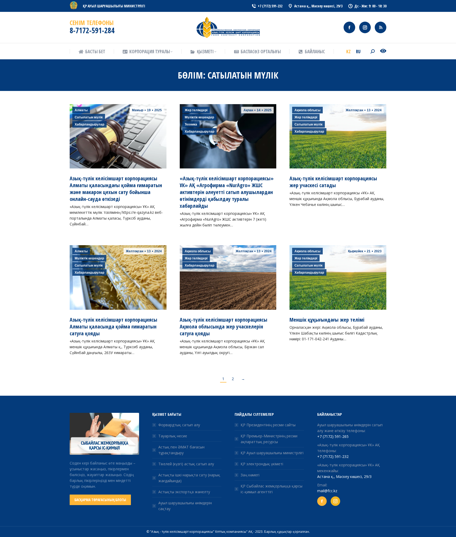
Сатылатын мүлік (89, 117)
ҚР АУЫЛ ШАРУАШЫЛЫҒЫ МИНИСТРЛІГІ (114, 5)
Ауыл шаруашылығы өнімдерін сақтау (185, 505)
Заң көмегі (250, 474)
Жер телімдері (196, 110)
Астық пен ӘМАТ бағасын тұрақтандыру (181, 449)
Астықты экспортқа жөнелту (184, 491)
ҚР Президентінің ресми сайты (268, 424)
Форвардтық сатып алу (179, 424)
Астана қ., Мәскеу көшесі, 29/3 (344, 476)
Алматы (81, 110)
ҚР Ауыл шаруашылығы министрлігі (272, 452)
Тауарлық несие (172, 435)
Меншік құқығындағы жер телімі (326, 319)
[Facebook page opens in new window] (349, 27)
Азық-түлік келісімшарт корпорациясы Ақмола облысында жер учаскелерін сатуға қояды (223, 326)
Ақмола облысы (307, 110)
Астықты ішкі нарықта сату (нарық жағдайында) (189, 477)
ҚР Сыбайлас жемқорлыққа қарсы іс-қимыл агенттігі (271, 488)
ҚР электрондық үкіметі (262, 463)
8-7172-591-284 (92, 30)
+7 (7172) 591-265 (333, 436)
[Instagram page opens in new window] (365, 27)
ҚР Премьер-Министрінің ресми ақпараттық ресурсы (269, 438)
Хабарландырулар (89, 124)
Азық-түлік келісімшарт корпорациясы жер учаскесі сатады (333, 182)
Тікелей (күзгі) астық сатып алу (186, 463)
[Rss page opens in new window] (380, 27)
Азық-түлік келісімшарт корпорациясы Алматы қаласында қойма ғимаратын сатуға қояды (113, 326)
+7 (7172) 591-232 (333, 456)
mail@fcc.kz (327, 490)
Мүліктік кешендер (199, 117)
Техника (191, 124)
